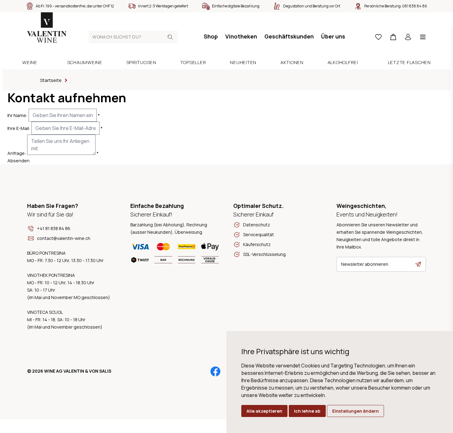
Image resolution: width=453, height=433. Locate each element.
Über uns (333, 36)
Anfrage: (16, 153)
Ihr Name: (17, 115)
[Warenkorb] (393, 37)
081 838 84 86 (414, 6)
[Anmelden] (408, 37)
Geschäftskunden (289, 36)
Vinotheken (241, 36)
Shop (211, 36)
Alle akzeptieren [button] (264, 411)
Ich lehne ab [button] (307, 411)
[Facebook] (215, 371)
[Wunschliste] (378, 37)
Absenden (18, 160)
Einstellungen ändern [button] (355, 411)
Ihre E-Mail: (19, 128)
